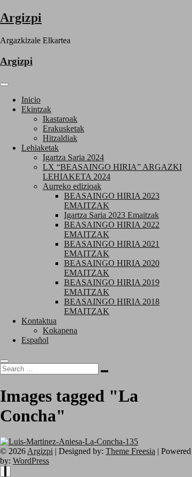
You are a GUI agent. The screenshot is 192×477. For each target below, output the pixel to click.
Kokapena (60, 330)
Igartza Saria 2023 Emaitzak (111, 215)
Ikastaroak (60, 118)
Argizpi (21, 18)
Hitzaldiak (60, 138)
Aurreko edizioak (72, 186)
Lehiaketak (40, 147)
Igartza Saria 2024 (73, 157)
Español (35, 340)
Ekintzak (36, 109)
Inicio (31, 99)
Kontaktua (39, 320)
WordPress (31, 460)
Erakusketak (63, 128)
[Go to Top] (5, 471)
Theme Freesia (130, 451)
